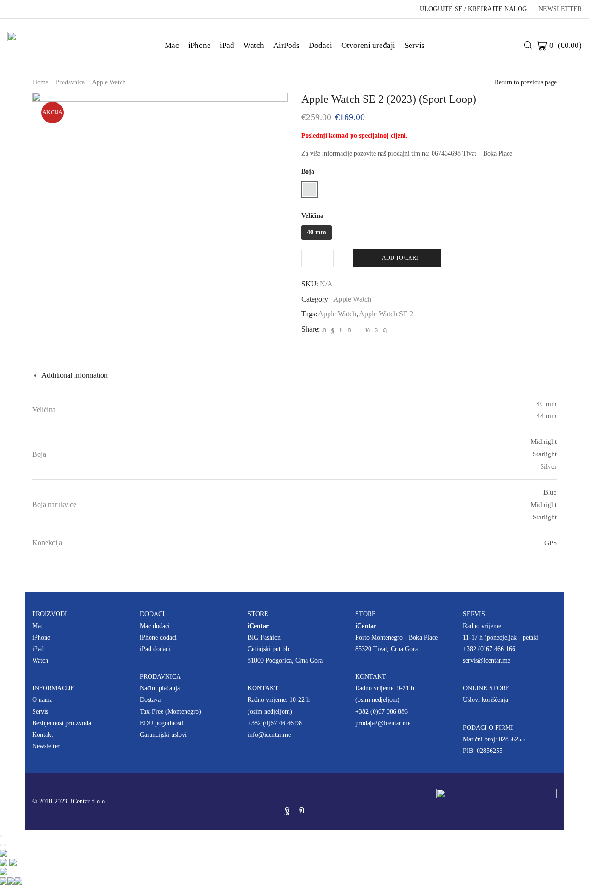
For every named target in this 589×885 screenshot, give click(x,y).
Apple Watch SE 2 (386, 314)
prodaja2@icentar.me (382, 723)
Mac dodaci (155, 626)
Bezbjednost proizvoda (61, 723)
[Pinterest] (349, 329)
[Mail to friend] (358, 329)
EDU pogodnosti (162, 723)
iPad (227, 45)
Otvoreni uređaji (368, 45)
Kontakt (42, 734)
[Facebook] (333, 329)
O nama (42, 699)
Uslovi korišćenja (485, 699)
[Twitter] (324, 329)
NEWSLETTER (560, 9)
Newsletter (46, 746)
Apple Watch (109, 82)
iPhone (199, 45)
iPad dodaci (155, 649)
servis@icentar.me (486, 660)
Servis (414, 45)
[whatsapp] (376, 329)
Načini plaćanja (160, 688)
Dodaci (320, 45)
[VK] (341, 329)
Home (40, 82)
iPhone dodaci (158, 637)
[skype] (384, 329)
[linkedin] (367, 329)
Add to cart (400, 258)
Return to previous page (526, 82)
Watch (253, 45)
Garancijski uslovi (163, 734)
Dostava (150, 699)
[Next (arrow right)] (5, 845)
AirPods (286, 45)
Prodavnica (70, 82)
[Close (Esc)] (1, 836)
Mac (172, 45)
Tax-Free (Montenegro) (170, 711)
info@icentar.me (269, 734)
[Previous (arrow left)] (1, 845)
